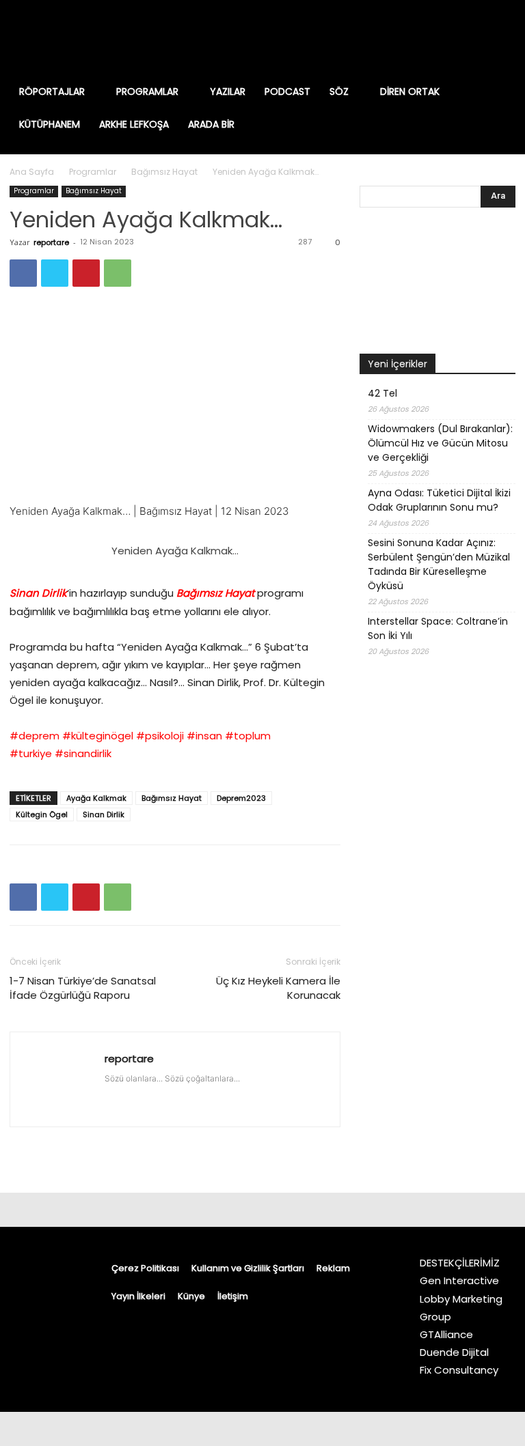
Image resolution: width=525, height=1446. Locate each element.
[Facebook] (404, 37)
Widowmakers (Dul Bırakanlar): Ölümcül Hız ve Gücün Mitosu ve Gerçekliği (440, 443)
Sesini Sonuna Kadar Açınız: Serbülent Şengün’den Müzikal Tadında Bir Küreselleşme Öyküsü (439, 564)
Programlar (92, 172)
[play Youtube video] (175, 405)
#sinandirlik (83, 753)
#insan (204, 735)
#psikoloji (160, 735)
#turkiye (31, 753)
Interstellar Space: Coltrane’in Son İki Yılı (438, 628)
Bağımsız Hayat (164, 172)
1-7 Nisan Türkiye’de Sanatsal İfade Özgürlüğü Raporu (83, 988)
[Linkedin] (443, 37)
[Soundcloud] (190, 1092)
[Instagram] (424, 37)
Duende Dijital (454, 1352)
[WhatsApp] (117, 273)
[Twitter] (483, 37)
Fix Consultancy (459, 1370)
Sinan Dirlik (103, 814)
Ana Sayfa (32, 172)
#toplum (248, 735)
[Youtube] (503, 37)
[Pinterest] (86, 273)
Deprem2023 (241, 798)
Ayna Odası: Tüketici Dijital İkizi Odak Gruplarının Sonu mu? (439, 500)
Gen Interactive (459, 1280)
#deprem (34, 735)
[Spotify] (463, 37)
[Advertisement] (437, 947)
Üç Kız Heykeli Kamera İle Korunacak (278, 988)
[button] (498, 91)
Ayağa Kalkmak (96, 798)
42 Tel (382, 393)
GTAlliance (446, 1334)
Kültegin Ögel (42, 814)
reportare (51, 242)
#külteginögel (97, 735)
